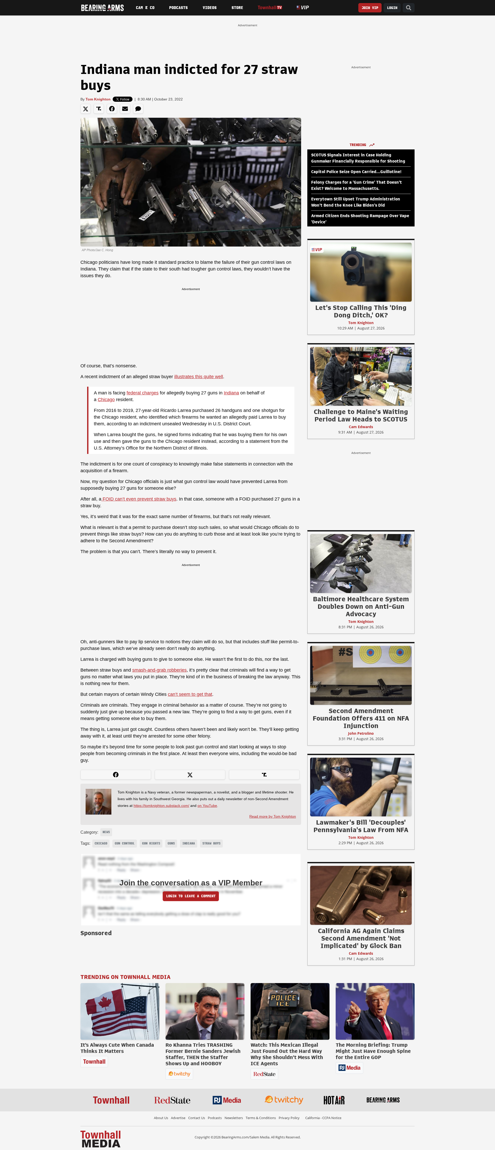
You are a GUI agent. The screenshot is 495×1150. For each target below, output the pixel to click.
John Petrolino (361, 733)
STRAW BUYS (211, 843)
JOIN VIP (370, 8)
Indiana (231, 392)
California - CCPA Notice (323, 1117)
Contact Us (196, 1117)
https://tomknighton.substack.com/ (161, 806)
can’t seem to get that (190, 694)
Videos (210, 7)
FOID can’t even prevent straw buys (138, 499)
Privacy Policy (289, 1117)
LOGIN (392, 8)
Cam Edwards (361, 426)
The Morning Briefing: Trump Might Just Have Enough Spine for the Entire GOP (373, 1051)
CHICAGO (101, 843)
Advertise (178, 1117)
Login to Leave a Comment (191, 896)
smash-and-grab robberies (159, 670)
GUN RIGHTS (151, 843)
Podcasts (178, 7)
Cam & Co (145, 7)
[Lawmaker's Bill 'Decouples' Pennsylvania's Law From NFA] (361, 787)
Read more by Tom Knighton (272, 816)
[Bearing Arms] (102, 7)
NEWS (106, 832)
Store (237, 7)
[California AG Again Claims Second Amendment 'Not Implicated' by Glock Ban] (361, 895)
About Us (161, 1117)
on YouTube (207, 806)
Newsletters (234, 1117)
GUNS (171, 843)
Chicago (106, 399)
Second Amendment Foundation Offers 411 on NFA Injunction (361, 718)
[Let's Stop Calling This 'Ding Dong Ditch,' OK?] (361, 272)
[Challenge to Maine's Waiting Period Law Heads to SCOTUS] (361, 376)
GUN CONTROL (125, 843)
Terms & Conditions (261, 1117)
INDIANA (188, 843)
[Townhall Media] (100, 1138)
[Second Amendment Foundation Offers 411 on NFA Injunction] (361, 675)
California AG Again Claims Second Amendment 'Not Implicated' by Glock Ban (361, 938)
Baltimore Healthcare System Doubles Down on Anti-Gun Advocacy (361, 606)
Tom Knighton (98, 99)
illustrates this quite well (198, 376)
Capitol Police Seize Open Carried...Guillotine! (356, 172)
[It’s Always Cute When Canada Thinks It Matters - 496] (119, 1011)
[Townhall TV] (269, 8)
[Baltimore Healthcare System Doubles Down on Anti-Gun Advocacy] (361, 563)
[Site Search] (409, 8)
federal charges (143, 392)
